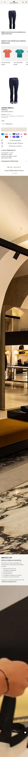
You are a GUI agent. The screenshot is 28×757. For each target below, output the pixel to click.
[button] (25, 732)
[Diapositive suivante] (25, 55)
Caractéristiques (8, 150)
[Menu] (1, 2)
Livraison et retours (9, 161)
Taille (2, 121)
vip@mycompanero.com (9, 581)
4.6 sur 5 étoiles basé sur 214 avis (14, 170)
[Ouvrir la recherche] (5, 2)
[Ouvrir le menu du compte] (23, 2)
